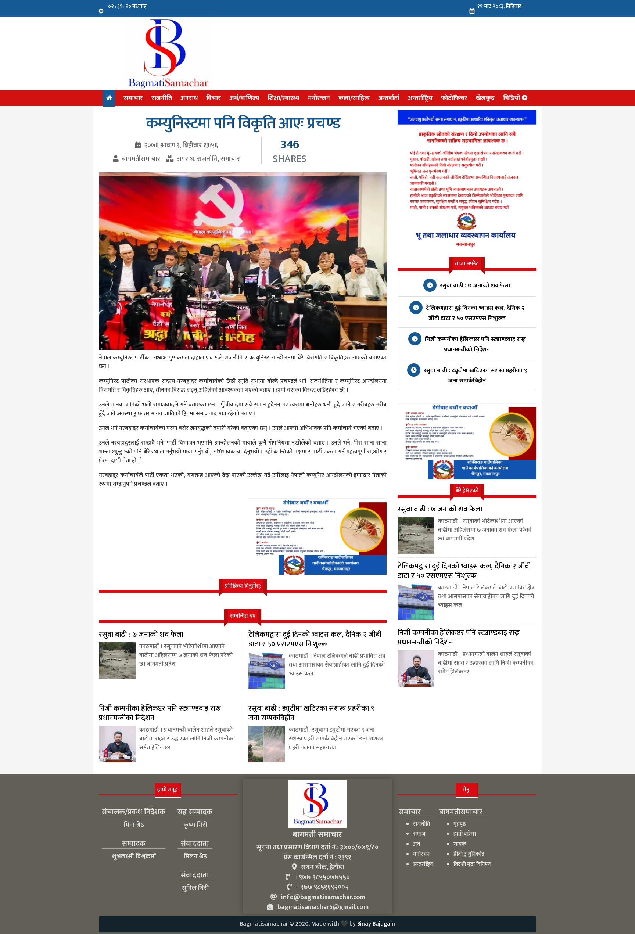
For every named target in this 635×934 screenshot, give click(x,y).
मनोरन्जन (319, 98)
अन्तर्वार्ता (388, 98)
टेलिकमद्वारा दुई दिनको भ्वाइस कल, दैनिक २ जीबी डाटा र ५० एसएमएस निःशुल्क (474, 313)
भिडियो (512, 98)
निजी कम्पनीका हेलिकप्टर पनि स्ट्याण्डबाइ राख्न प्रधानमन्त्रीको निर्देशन (474, 344)
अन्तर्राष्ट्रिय (420, 98)
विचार (213, 98)
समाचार (133, 98)
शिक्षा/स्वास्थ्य (283, 98)
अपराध (189, 98)
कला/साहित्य (354, 98)
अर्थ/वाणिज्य (244, 98)
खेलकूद (485, 98)
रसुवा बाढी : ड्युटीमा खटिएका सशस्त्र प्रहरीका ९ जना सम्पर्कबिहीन (474, 376)
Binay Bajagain (376, 924)
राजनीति (161, 98)
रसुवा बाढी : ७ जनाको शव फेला (474, 286)
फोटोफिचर (454, 98)
